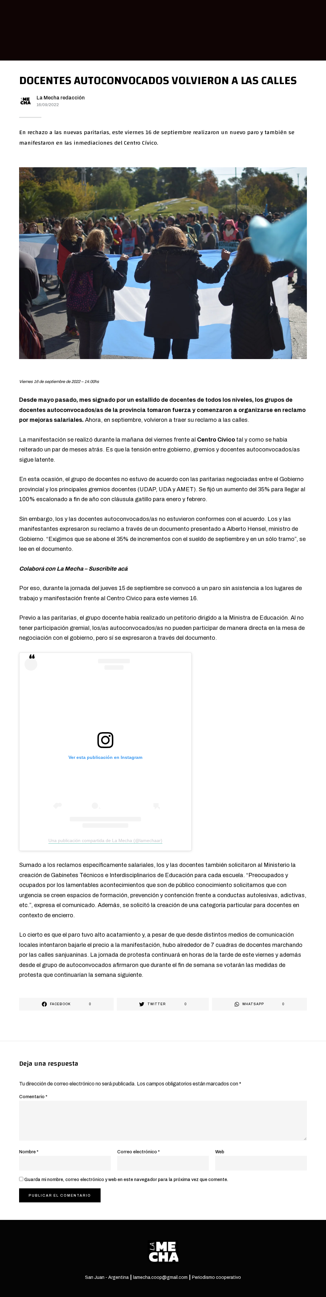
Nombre (29, 1151)
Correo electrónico (138, 1151)
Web (219, 1151)
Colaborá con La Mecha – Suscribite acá (73, 569)
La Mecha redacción (61, 97)
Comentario (33, 1096)
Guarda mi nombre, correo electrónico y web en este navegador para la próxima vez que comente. (126, 1179)
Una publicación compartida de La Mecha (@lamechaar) (105, 840)
